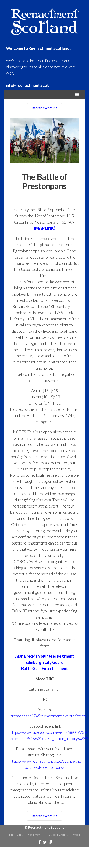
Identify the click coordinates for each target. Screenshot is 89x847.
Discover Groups (58, 834)
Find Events (16, 834)
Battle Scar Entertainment (44, 668)
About (76, 834)
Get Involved (35, 834)
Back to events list (44, 108)
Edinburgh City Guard (45, 662)
